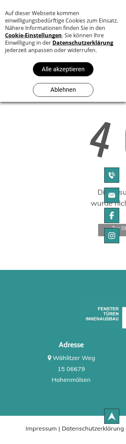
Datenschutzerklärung (93, 428)
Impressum (41, 428)
